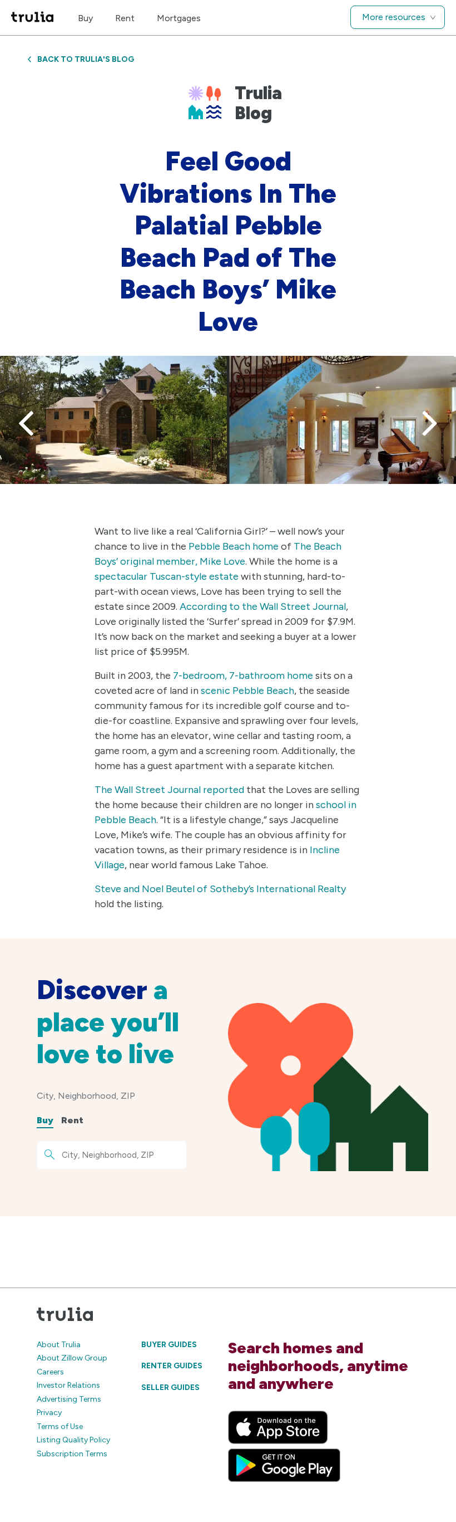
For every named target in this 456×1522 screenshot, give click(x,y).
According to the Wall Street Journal (263, 606)
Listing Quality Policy (73, 1440)
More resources (393, 17)
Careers (50, 1372)
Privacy (49, 1412)
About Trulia (59, 1344)
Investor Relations (68, 1385)
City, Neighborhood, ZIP (86, 1095)
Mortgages (179, 18)
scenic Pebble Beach (247, 690)
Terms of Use (60, 1426)
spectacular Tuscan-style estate (167, 576)
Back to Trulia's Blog (85, 59)
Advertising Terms (69, 1399)
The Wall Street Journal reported (169, 790)
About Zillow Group (72, 1358)
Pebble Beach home (234, 546)
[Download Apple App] (278, 1427)
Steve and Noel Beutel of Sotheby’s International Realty (220, 889)
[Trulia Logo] (32, 17)
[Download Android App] (284, 1465)
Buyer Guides (169, 1344)
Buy (85, 18)
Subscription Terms (72, 1454)
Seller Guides (170, 1387)
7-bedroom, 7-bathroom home (243, 675)
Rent (125, 18)
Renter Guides (171, 1366)
